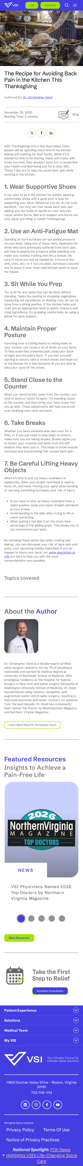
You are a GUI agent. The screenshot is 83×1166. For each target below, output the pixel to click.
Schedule (50, 5)
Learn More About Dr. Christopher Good (32, 724)
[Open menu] (75, 5)
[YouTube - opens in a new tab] (57, 1104)
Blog (76, 114)
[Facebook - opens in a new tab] (47, 1104)
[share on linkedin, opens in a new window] (51, 133)
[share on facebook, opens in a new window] (41, 133)
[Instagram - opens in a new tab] (36, 1104)
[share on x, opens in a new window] (32, 133)
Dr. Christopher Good (37, 97)
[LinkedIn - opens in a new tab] (25, 1104)
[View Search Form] (66, 5)
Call (32, 5)
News (26, 870)
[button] (41, 847)
